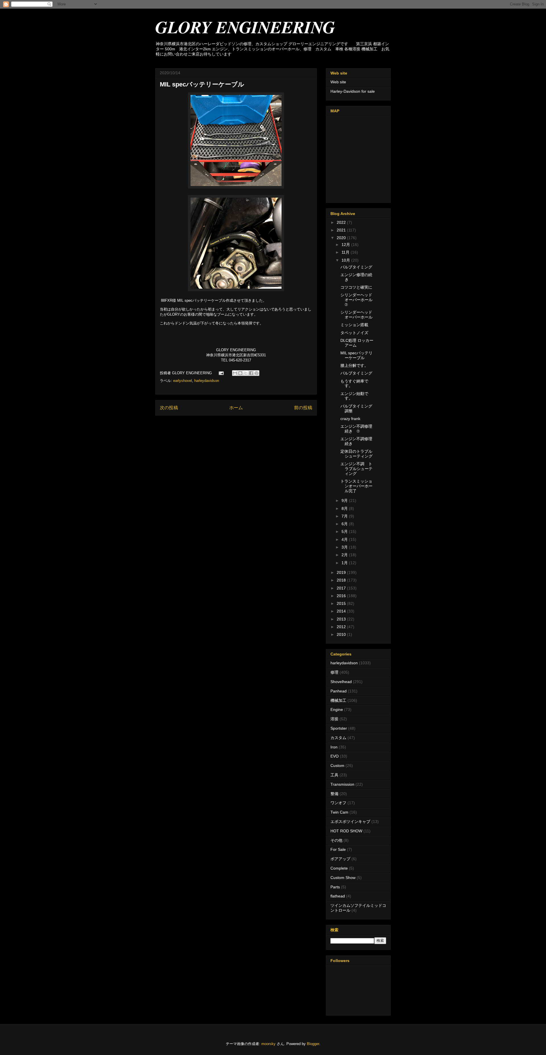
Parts (335, 887)
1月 (345, 562)
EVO (334, 756)
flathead (337, 896)
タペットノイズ (354, 332)
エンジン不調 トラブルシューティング (356, 469)
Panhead (338, 691)
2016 (342, 595)
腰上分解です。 (354, 365)
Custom (337, 765)
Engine (336, 709)
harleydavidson (206, 380)
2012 (342, 626)
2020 (342, 237)
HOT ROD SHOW (346, 831)
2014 (342, 611)
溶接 (334, 719)
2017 (342, 588)
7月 (345, 516)
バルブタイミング (356, 267)
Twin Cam (339, 812)
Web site (338, 82)
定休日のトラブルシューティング (356, 453)
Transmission (342, 784)
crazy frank (350, 418)
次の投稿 (169, 407)
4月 (345, 539)
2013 (342, 619)
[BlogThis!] (240, 373)
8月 (345, 508)
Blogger (313, 1044)
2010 (342, 634)
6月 (345, 524)
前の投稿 (303, 407)
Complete (339, 868)
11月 (346, 252)
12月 (346, 244)
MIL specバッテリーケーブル (356, 355)
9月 (345, 500)
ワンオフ (338, 802)
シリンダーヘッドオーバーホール (356, 314)
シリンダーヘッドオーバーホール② (356, 300)
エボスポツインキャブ (350, 821)
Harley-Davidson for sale (352, 91)
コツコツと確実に (356, 287)
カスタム (338, 737)
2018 (342, 580)
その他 (336, 840)
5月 (345, 531)
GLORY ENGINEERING (245, 27)
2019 (342, 572)
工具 (334, 775)
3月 (345, 547)
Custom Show (342, 877)
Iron (334, 747)
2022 (342, 222)
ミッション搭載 (354, 324)
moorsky (268, 1044)
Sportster (338, 728)
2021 (342, 230)
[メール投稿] (221, 373)
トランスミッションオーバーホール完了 (356, 486)
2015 (342, 603)
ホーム (236, 407)
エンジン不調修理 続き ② (356, 428)
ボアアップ (340, 859)
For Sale (338, 849)
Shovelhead (341, 681)
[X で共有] (246, 373)
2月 (345, 555)
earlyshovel (182, 380)
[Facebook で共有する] (251, 373)
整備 (334, 793)
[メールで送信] (235, 373)
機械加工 (338, 700)
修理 (334, 672)
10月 (346, 260)
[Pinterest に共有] (256, 373)
